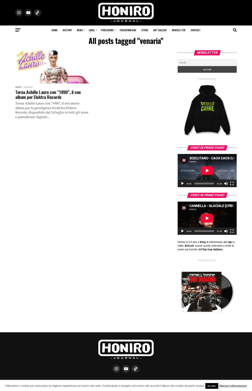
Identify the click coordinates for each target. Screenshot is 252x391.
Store (144, 30)
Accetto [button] (212, 386)
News (80, 30)
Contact (196, 30)
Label (92, 30)
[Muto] (226, 183)
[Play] (182, 183)
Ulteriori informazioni (233, 385)
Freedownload (128, 30)
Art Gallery (160, 30)
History (67, 30)
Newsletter (178, 30)
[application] (207, 170)
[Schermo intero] (232, 183)
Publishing (107, 30)
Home (55, 30)
